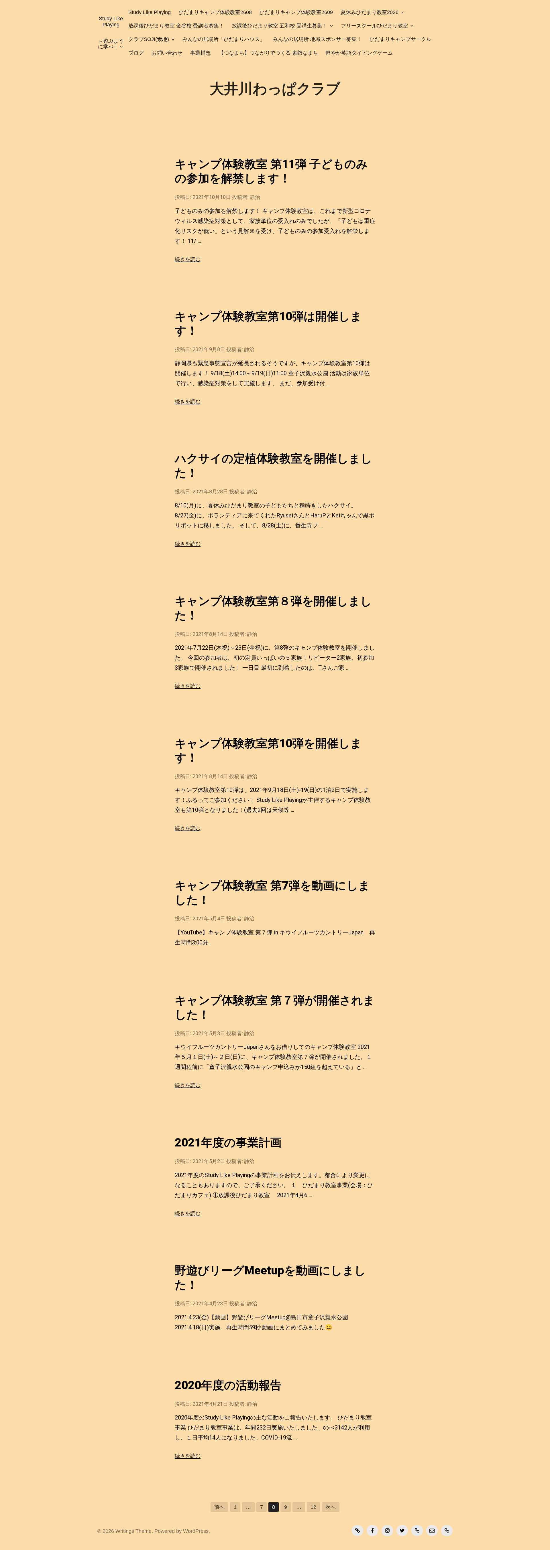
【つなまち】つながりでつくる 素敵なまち (268, 53)
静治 (255, 197)
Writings (124, 1531)
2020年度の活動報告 (228, 1385)
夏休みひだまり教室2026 (369, 12)
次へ (330, 1507)
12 (313, 1507)
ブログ (136, 53)
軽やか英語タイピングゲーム (359, 53)
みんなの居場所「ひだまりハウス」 (223, 39)
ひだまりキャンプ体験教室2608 (215, 12)
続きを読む (188, 259)
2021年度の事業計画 (228, 1142)
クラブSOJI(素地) (148, 39)
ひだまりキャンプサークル (400, 39)
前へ (219, 1507)
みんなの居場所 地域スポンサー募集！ (317, 39)
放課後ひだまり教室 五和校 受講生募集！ (279, 26)
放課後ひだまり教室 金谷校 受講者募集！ (176, 26)
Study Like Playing (111, 21)
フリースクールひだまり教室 (374, 26)
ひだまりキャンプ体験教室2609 (296, 12)
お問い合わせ (167, 53)
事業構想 (200, 53)
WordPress (196, 1531)
